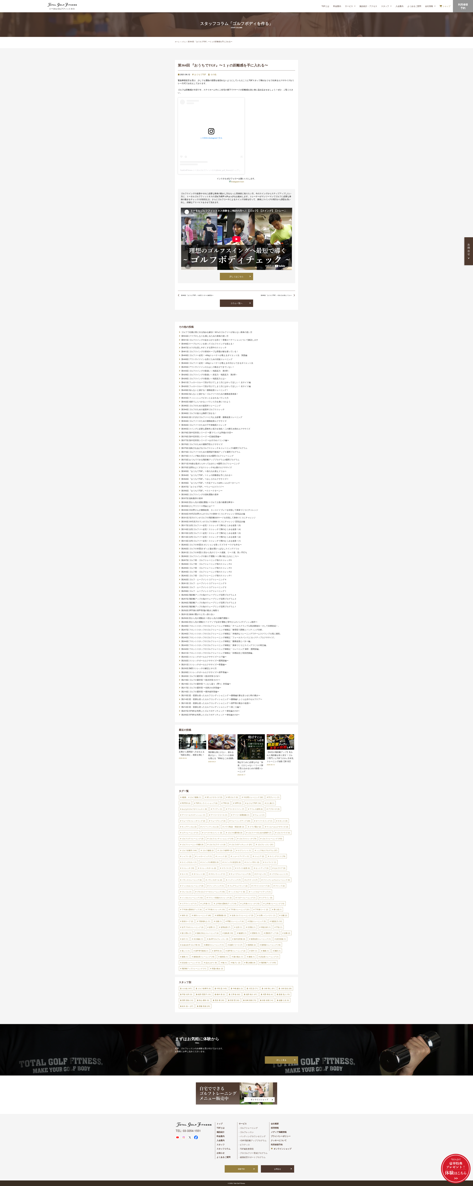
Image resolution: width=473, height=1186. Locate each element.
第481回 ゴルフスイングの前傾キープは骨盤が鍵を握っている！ (209, 351)
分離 (284, 915)
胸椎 (266, 950)
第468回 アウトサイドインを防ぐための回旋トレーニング (206, 359)
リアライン (266, 897)
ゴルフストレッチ (247, 838)
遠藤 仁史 (284, 1000)
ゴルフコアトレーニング (192, 838)
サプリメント (244, 850)
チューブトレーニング (241, 874)
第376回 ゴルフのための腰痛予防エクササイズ (202, 444)
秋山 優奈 (204, 1000)
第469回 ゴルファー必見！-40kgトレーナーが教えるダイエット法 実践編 (214, 355)
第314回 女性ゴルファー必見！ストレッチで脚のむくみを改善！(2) (211, 537)
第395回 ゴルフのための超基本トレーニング (201, 405)
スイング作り (252, 862)
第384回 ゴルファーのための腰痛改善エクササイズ (204, 421)
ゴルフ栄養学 (189, 850)
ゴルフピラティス (217, 844)
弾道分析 (266, 927)
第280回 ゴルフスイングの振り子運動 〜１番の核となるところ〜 (210, 556)
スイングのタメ (189, 862)
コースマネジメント (213, 832)
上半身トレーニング (274, 903)
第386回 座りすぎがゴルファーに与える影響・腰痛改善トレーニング (211, 417)
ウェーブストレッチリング (193, 821)
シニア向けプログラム (266, 850)
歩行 (185, 939)
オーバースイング (264, 821)
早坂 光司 (187, 994)
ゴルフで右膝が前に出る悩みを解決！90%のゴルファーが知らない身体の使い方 (216, 332)
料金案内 (337, 6)
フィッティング (216, 886)
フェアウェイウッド (238, 886)
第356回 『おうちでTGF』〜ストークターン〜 (201, 490)
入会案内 (399, 6)
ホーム (177, 41)
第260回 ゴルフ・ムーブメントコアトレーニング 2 (203, 587)
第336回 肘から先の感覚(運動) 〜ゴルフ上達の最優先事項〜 (207, 502)
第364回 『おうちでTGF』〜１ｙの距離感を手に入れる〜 (206, 475)
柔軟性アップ (272, 933)
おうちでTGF (200, 74)
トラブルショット (279, 874)
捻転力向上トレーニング (208, 933)
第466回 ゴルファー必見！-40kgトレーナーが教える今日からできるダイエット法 (217, 363)
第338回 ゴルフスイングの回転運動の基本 (200, 494)
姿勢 (212, 927)
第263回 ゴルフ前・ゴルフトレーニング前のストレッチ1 (206, 575)
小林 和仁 (269, 988)
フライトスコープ (261, 886)
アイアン (217, 809)
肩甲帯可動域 (201, 950)
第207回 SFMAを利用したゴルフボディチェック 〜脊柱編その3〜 (210, 711)
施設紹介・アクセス (368, 6)
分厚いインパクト (267, 915)
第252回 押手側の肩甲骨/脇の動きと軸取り (200, 610)
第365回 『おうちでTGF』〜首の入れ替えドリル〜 (203, 471)
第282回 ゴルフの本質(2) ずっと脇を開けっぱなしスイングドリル (210, 548)
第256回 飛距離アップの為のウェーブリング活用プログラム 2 (208, 602)
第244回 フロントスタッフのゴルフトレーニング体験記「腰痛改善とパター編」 (216, 641)
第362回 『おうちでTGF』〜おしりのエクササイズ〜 (204, 479)
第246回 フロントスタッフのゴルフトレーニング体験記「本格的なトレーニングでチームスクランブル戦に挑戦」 (231, 633)
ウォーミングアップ (240, 821)
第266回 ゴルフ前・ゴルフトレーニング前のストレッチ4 (206, 564)
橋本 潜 (221, 994)
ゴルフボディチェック (241, 844)
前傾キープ (187, 921)
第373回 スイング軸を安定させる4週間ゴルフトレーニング (207, 455)
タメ (185, 874)
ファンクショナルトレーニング (276, 880)
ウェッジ (259, 815)
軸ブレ (236, 962)
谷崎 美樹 (250, 1000)
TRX (226, 803)
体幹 (185, 915)
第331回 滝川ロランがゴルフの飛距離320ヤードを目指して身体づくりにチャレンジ (218, 517)
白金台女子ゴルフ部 (191, 945)
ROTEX (186, 803)
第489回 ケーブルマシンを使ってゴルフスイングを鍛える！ (207, 343)
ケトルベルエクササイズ (277, 826)
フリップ (280, 886)
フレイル (186, 891)
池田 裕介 (251, 994)
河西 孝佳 (268, 994)
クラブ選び (255, 826)
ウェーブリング (218, 821)
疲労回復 (281, 939)
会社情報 (429, 6)
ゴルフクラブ (283, 832)
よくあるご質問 (414, 6)
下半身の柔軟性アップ (192, 909)
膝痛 (252, 956)
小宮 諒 (253, 988)
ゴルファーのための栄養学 (259, 832)
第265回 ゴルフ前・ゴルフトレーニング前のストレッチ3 (206, 568)
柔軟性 (256, 933)
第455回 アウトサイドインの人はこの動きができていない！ (207, 367)
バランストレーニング (192, 880)
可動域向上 (204, 921)
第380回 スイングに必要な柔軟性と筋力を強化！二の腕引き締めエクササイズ (215, 428)
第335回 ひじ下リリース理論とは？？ (198, 506)
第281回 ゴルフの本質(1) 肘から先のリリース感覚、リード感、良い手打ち (214, 552)
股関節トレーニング (271, 945)
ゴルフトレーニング (272, 838)
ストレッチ (188, 868)
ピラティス (252, 880)
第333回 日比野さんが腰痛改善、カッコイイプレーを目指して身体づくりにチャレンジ (219, 510)
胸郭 (277, 950)
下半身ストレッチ (216, 909)
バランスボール (214, 880)
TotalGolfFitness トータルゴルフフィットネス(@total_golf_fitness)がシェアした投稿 (212, 170)
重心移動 (250, 962)
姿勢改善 (225, 927)
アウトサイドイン (236, 809)
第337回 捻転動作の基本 (192, 498)
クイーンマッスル (210, 826)
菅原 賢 (234, 1000)
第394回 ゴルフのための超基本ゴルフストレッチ (203, 409)
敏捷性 (242, 933)
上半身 (206, 903)
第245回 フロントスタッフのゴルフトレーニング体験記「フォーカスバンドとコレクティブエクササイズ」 (228, 637)
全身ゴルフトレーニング (242, 915)
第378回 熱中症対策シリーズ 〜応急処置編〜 (201, 436)
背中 (254, 950)
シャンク (222, 856)
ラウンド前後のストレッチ (220, 897)
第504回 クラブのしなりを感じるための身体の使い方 (204, 336)
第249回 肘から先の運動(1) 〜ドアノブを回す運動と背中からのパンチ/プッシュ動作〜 (219, 622)
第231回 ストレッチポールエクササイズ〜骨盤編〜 (204, 664)
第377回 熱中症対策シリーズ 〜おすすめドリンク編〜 (205, 440)
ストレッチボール (208, 868)
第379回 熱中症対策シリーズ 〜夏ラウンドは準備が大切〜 (207, 432)
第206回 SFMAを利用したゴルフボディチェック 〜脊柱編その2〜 (210, 714)
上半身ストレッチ (251, 903)
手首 (279, 927)
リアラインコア (189, 903)
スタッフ (385, 6)
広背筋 (251, 927)
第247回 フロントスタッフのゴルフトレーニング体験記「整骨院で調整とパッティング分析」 (222, 629)
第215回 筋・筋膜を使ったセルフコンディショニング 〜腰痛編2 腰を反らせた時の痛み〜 (220, 695)
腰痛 (185, 956)
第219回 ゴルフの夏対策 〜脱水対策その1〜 (200, 680)
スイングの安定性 (232, 862)
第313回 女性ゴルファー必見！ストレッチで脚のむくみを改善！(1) (211, 540)
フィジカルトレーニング (192, 886)
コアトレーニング (190, 832)
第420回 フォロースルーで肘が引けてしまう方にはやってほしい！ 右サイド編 (216, 386)
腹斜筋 (224, 956)
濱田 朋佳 (187, 1000)
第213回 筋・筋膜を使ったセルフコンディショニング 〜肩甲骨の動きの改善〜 (216, 703)
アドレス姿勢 (256, 809)
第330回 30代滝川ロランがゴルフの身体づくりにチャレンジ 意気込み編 (213, 521)
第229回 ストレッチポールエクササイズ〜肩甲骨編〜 (204, 672)
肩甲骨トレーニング (236, 950)
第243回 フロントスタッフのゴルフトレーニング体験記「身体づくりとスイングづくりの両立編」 (224, 645)
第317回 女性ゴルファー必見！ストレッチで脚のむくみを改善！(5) (211, 525)
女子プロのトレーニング (192, 927)
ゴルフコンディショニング (221, 838)
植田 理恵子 (204, 994)
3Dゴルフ (233, 797)
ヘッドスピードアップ (261, 891)
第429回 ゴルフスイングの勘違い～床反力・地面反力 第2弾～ (209, 374)
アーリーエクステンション (193, 815)
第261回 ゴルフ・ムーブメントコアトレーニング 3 (203, 583)
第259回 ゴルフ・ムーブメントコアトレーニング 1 (203, 591)
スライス (226, 868)
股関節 (252, 945)
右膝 (219, 921)
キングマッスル (189, 826)
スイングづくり (277, 856)
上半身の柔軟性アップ (226, 903)
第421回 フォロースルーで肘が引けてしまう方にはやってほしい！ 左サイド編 (216, 382)
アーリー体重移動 (241, 815)
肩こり (186, 950)
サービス (349, 6)
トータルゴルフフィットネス (62, 8)
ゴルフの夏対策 (235, 832)
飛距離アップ (268, 962)
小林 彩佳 (286, 988)
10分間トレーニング (253, 797)
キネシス (282, 821)
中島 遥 (222, 988)
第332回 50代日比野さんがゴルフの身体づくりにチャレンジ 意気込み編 (213, 513)
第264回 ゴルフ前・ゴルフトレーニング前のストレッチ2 (206, 571)
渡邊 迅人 (284, 994)
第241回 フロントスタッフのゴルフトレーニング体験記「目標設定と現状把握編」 (217, 653)
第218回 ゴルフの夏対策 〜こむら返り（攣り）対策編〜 (206, 683)
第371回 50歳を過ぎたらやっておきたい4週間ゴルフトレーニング (210, 463)
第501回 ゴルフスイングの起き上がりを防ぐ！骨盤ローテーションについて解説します (219, 340)
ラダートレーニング (246, 897)
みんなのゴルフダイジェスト (194, 809)
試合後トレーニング (191, 962)
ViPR (238, 803)
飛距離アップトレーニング (194, 968)
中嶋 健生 (238, 988)
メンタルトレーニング (192, 897)
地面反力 (276, 921)
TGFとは (325, 6)
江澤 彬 (235, 994)
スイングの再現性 (210, 862)
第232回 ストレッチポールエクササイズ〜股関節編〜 (204, 660)
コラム (183, 41)
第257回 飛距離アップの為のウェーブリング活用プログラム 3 (208, 598)
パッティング (234, 880)
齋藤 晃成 (204, 1006)
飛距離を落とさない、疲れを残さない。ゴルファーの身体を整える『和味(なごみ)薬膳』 (221, 755)
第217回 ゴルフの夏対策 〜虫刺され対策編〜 (201, 687)
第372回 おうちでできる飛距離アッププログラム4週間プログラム (210, 459)
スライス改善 (243, 868)
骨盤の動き (217, 968)
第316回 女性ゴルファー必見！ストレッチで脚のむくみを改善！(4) (211, 529)
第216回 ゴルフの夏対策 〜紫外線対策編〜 (200, 691)
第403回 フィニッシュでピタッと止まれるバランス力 (204, 397)
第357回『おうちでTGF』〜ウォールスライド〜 (202, 486)
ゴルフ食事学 (225, 850)
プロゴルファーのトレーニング (211, 891)
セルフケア (279, 868)
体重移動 (221, 915)
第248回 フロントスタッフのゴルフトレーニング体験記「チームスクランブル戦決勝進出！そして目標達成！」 (230, 626)
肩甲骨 (218, 950)
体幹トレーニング (202, 915)
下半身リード (261, 909)
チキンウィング (217, 874)
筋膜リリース (235, 945)
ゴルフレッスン (265, 844)
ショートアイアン (240, 856)
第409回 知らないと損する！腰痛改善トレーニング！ (204, 390)
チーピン (261, 874)
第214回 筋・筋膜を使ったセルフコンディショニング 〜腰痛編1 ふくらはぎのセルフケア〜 (221, 699)
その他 (213, 74)
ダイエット (199, 874)
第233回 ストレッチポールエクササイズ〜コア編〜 (204, 656)
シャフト (186, 856)
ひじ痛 (270, 803)
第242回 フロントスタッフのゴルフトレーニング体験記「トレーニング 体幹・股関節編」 (221, 649)
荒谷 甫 (219, 1000)
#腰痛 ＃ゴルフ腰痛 (191, 797)
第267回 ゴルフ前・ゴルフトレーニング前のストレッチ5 (206, 560)
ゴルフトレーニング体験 (192, 844)
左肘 (239, 927)
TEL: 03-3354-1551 (188, 1130)
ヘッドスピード (237, 891)
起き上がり (211, 962)
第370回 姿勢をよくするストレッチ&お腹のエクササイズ (206, 467)
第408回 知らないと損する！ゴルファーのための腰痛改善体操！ (209, 394)
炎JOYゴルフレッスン (218, 939)
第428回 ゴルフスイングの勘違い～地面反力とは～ (204, 378)
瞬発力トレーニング (215, 945)
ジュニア (259, 856)
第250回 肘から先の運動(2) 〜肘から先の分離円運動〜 (205, 618)
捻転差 (228, 933)
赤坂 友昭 (267, 1000)
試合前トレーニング (269, 956)
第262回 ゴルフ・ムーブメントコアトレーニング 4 (203, 579)
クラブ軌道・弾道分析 (234, 826)
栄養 (287, 933)
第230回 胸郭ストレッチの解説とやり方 (199, 668)
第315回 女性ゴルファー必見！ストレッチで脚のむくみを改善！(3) (211, 533)
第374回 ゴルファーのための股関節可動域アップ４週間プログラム (210, 452)
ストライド (270, 862)
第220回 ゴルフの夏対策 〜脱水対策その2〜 (200, 676)
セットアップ (262, 868)
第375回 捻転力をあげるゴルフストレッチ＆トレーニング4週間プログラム (214, 448)
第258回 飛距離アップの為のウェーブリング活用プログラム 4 (208, 594)
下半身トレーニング (240, 909)
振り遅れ (186, 933)
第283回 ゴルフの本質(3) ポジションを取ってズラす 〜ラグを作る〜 (211, 544)
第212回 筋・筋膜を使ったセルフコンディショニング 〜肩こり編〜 (211, 707)
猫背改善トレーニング (261, 939)
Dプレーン (274, 797)
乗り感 (278, 909)
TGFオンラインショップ (207, 803)
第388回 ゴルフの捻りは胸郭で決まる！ (199, 413)
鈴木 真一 (187, 1006)
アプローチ (274, 809)
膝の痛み (238, 956)
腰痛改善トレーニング (204, 956)
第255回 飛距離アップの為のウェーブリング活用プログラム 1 (208, 606)
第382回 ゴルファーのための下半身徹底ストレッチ (204, 425)
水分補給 (198, 939)
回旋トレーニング (257, 921)
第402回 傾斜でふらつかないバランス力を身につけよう (205, 401)
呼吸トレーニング (235, 921)
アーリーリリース (219, 815)
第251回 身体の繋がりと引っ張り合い (198, 614)
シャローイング (204, 856)
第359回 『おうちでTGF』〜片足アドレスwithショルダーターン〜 (210, 483)
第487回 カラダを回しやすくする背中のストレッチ (204, 347)
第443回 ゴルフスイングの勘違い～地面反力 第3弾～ (205, 370)
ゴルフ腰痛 (208, 850)
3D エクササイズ (214, 797)
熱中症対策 (239, 939)
